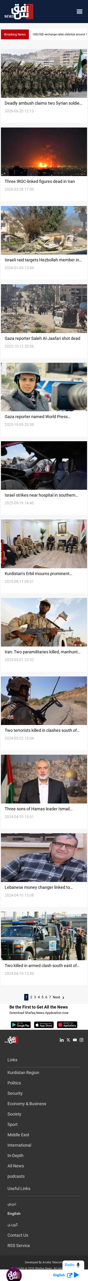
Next (57, 997)
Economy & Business (27, 1103)
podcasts (16, 1176)
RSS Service (19, 1245)
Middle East (18, 1134)
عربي (12, 1204)
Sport (13, 1124)
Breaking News (15, 34)
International (19, 1145)
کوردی (13, 1225)
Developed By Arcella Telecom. (44, 1262)
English (14, 1214)
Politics (14, 1082)
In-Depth (15, 1155)
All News (16, 1165)
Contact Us (18, 1235)
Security (15, 1093)
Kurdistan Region (23, 1072)
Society (14, 1114)
